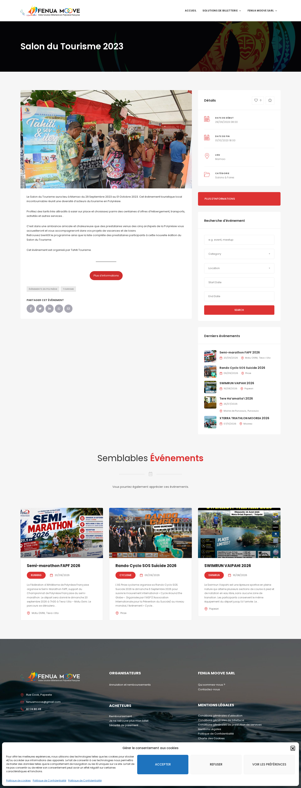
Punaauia (253, 410)
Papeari (248, 388)
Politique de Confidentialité (49, 780)
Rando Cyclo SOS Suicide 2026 (242, 368)
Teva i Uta (264, 357)
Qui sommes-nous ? (211, 685)
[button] (293, 748)
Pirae (248, 373)
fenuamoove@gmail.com (43, 702)
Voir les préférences (269, 764)
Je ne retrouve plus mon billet (128, 721)
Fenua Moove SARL (261, 10)
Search (239, 310)
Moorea (247, 423)
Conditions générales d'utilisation (220, 716)
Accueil (190, 10)
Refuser (216, 764)
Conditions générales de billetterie (221, 720)
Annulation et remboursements (130, 685)
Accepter (163, 764)
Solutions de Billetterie (220, 10)
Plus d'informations (220, 199)
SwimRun (214, 575)
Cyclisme (125, 575)
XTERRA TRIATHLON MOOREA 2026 (244, 418)
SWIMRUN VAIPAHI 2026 (237, 383)
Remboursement (120, 716)
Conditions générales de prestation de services (230, 725)
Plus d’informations (106, 275)
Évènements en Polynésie (43, 289)
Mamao (220, 159)
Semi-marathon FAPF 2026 (240, 352)
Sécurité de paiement (123, 725)
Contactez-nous (209, 689)
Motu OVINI (251, 357)
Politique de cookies (18, 780)
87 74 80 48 (33, 709)
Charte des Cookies (211, 738)
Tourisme (68, 289)
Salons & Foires (224, 177)
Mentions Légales (209, 729)
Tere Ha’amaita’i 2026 (236, 398)
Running (36, 575)
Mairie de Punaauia (235, 410)
